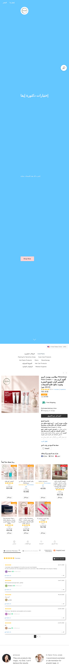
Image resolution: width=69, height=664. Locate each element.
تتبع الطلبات (28, 543)
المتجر (5, 2)
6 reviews (56, 389)
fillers (36, 360)
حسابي (14, 543)
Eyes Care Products (44, 357)
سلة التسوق (55, 543)
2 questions (63, 389)
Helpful (7, 575)
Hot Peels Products (25, 360)
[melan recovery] (43, 472)
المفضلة (41, 543)
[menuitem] (63, 373)
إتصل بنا (12, 2)
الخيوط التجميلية (27, 363)
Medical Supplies (41, 366)
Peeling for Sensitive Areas (27, 357)
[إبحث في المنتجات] (63, 67)
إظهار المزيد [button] (44, 441)
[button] (46, 448)
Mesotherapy (45, 360)
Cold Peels (41, 354)
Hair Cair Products (41, 363)
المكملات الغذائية (28, 366)
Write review (59, 559)
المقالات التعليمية (29, 354)
